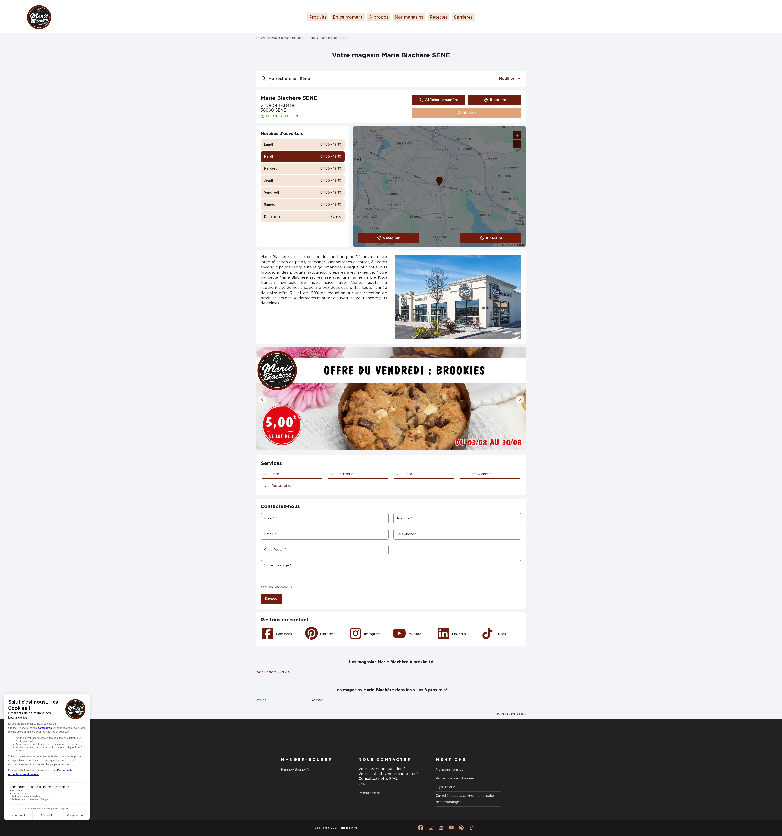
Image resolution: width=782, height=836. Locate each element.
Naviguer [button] (391, 238)
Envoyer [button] (271, 599)
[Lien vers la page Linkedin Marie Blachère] (441, 828)
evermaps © (518, 714)
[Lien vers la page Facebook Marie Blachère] (420, 828)
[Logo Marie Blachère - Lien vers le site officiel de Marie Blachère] (39, 17)
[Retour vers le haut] (766, 812)
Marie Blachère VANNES (273, 672)
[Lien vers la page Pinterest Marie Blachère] (461, 828)
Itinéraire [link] (498, 100)
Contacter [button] (467, 113)
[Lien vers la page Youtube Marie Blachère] (451, 828)
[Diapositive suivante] (520, 400)
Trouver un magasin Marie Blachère (280, 38)
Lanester (316, 700)
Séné (312, 38)
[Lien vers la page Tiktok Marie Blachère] (471, 828)
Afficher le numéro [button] (441, 100)
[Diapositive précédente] (262, 400)
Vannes (261, 700)
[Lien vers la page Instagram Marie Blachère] (431, 828)
